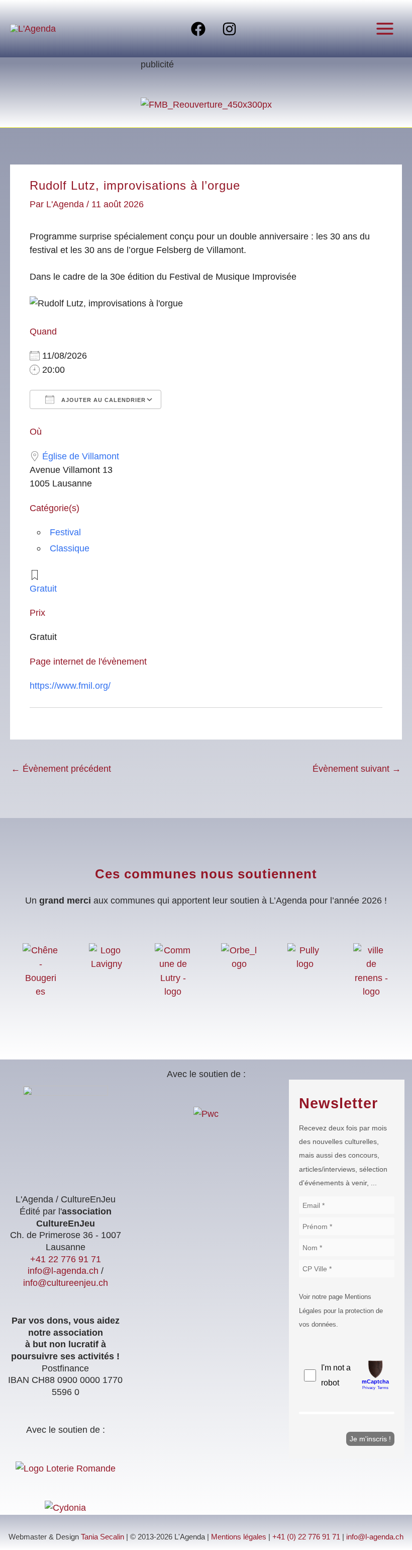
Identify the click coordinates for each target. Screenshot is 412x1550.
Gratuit (43, 588)
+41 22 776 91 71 (65, 1259)
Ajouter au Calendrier (102, 400)
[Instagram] (229, 29)
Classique (69, 548)
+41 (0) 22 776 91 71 (306, 1537)
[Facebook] (198, 29)
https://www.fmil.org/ (70, 685)
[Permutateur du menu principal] (385, 28)
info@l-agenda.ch (63, 1270)
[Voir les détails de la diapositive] (206, 103)
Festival (65, 532)
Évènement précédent (61, 768)
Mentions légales (238, 1537)
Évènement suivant (357, 768)
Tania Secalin (102, 1537)
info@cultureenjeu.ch (65, 1282)
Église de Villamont (80, 456)
